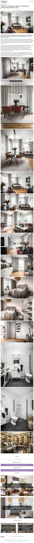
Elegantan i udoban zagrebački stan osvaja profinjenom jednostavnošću (17, 470)
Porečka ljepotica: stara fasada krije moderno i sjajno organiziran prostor (25, 528)
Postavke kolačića (23, 541)
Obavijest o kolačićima (17, 541)
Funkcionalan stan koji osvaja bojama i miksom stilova (17, 465)
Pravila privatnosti (10, 541)
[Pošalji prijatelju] (19, 10)
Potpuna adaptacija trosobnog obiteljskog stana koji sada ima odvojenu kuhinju (17, 486)
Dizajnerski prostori (4, 4)
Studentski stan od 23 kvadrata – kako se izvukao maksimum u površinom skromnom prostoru (17, 508)
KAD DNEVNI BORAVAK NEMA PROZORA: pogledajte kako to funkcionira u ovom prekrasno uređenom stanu (8, 528)
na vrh (32, 536)
